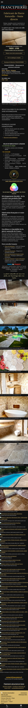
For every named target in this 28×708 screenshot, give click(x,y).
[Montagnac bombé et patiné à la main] (14, 560)
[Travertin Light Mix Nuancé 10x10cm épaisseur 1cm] (14, 383)
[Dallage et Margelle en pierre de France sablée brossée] (14, 476)
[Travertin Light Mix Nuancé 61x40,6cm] (14, 290)
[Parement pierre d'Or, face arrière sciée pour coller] (14, 629)
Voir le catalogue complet (14, 57)
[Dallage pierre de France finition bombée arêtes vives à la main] (14, 587)
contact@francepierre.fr (18, 688)
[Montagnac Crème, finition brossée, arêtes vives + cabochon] (14, 540)
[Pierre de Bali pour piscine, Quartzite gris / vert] (14, 632)
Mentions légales (7, 686)
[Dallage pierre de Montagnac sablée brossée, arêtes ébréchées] (14, 546)
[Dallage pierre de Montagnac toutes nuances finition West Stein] (14, 598)
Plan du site (4, 694)
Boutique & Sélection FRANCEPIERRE (14, 62)
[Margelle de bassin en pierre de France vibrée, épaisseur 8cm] (14, 659)
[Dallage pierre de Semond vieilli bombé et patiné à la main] (14, 530)
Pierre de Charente (9, 258)
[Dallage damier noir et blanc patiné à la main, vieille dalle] (14, 612)
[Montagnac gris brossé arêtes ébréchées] (14, 514)
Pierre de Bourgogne (10, 251)
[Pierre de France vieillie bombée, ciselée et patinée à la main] (14, 592)
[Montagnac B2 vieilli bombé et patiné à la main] (14, 569)
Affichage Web (23, 694)
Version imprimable (8, 693)
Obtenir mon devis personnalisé (14, 53)
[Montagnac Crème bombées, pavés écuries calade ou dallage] (14, 551)
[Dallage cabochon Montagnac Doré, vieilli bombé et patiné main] (14, 518)
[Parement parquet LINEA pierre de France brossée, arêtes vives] (14, 637)
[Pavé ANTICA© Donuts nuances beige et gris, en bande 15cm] (14, 653)
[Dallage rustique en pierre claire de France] (14, 564)
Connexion (24, 693)
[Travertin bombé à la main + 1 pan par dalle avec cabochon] (14, 453)
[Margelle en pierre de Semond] (14, 556)
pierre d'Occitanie (20, 258)
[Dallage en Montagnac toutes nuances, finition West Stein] (14, 669)
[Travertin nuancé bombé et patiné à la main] (14, 500)
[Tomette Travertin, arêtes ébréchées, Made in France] (14, 360)
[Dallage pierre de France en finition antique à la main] (14, 535)
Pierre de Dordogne (10, 246)
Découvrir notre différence (10, 137)
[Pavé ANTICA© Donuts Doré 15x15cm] (14, 523)
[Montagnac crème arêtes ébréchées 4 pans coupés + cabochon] (14, 603)
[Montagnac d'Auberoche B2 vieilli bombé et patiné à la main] (14, 648)
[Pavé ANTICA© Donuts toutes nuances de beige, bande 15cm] (14, 336)
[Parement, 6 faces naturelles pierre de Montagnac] (14, 642)
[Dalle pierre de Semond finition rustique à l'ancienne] (14, 582)
